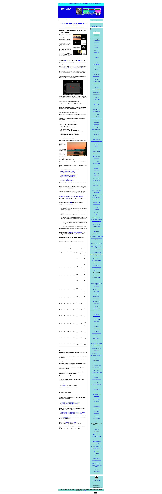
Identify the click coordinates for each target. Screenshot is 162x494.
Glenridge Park (97, 144)
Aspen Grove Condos (96, 74)
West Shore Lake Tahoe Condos (96, 463)
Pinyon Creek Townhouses (96, 275)
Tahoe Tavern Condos (96, 392)
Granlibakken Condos (96, 149)
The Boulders (96, 87)
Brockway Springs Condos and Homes (96, 90)
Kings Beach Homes (96, 171)
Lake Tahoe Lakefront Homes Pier (96, 190)
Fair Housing (94, 480)
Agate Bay (96, 60)
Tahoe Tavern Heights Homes (96, 394)
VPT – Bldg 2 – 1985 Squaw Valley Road (96, 448)
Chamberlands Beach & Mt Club (96, 109)
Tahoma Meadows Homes (96, 406)
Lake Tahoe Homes (96, 42)
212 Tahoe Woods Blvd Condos (96, 399)
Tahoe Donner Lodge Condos (96, 370)
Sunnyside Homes (96, 331)
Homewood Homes (96, 159)
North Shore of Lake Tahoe (78, 67)
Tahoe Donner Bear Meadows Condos (97, 372)
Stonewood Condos (96, 326)
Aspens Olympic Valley (96, 76)
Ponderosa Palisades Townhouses (96, 277)
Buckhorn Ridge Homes (96, 94)
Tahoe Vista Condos (96, 397)
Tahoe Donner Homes (96, 52)
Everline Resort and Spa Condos (96, 137)
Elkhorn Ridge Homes (96, 136)
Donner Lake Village (96, 134)
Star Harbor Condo (96, 321)
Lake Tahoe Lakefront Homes (96, 188)
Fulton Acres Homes (96, 142)
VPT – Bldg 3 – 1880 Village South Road (96, 446)
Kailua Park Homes (96, 170)
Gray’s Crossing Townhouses (96, 153)
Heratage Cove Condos (97, 154)
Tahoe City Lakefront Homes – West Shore (96, 345)
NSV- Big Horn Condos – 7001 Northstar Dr (96, 234)
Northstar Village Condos (95, 233)
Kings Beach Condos (96, 173)
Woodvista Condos (96, 469)
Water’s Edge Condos (96, 456)
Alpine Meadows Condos (96, 67)
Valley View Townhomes (96, 439)
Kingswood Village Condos (96, 180)
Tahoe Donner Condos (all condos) (96, 365)
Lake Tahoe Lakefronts (96, 40)
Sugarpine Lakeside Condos (96, 328)
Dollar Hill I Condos (96, 124)
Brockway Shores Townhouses (97, 89)
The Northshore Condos (96, 418)
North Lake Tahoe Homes (96, 222)
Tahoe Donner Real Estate (96, 360)
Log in (85, 490)
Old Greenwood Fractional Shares (96, 260)
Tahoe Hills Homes (96, 377)
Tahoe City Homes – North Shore (96, 346)
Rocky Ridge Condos (96, 291)
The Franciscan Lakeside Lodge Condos (96, 141)
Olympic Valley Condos (96, 263)
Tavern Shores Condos (96, 411)
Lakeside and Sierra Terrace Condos (96, 185)
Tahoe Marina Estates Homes (96, 380)
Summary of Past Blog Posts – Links (96, 26)
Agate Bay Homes (96, 62)
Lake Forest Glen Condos (96, 183)
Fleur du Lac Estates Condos (96, 139)
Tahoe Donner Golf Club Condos (96, 367)
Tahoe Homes (96, 336)
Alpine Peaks (96, 69)
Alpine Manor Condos (96, 64)
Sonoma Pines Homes (96, 308)
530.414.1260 (80, 60)
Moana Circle (96, 214)
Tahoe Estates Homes (96, 375)
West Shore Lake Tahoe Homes (96, 460)
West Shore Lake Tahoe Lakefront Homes (96, 461)
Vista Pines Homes (96, 453)
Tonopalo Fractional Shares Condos (96, 427)
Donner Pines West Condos (96, 132)
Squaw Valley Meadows (96, 316)
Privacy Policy (98, 480)
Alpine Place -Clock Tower (96, 71)
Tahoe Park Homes (96, 382)
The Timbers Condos (96, 413)
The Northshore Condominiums (96, 216)
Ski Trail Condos (96, 303)
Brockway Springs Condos (96, 92)
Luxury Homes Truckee (96, 204)
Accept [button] (95, 492)
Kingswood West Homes (96, 178)
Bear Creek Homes (96, 79)
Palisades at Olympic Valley (96, 268)
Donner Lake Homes (96, 127)
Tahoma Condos (96, 404)
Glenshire (96, 146)
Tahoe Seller (68, 198)
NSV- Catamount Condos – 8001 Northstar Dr (96, 236)
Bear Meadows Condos (96, 81)
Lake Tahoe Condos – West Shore (96, 197)
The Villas (96, 421)
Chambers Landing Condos (96, 111)
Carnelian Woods (63, 385)
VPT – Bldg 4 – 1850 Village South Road (96, 444)
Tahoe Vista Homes (96, 396)
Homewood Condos (96, 161)
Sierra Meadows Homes (96, 301)
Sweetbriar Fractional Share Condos (96, 333)
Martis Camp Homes (96, 207)
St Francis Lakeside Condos (96, 319)
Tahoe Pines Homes (96, 387)
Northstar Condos (96, 231)
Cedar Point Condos (96, 104)
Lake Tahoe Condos (96, 43)
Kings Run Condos (96, 175)
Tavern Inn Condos (96, 409)
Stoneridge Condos (96, 324)
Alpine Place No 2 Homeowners (96, 72)
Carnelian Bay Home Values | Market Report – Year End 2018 (73, 24)
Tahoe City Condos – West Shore (96, 353)
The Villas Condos (96, 451)
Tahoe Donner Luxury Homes (96, 363)
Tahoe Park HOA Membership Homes (97, 384)
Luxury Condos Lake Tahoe (96, 202)
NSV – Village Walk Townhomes (96, 252)
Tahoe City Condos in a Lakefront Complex (96, 355)
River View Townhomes (96, 289)
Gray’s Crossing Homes (96, 151)
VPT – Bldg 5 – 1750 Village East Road (96, 443)
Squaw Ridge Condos (96, 314)
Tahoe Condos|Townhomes (96, 338)
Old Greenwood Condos (96, 258)
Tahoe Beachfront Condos (96, 334)
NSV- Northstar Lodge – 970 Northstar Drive (96, 249)
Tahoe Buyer (66, 60)
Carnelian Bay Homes (96, 97)
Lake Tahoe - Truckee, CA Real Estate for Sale (67, 9)
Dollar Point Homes (96, 122)
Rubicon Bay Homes (96, 294)
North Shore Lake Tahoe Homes (96, 217)
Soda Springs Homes (96, 306)
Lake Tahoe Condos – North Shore (96, 195)
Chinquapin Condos (96, 114)
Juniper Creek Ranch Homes (96, 166)
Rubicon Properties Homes (96, 296)
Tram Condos (96, 317)
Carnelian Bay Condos (97, 99)
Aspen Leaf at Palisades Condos (96, 77)
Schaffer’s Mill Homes (96, 298)
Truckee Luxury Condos (96, 434)
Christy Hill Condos (96, 116)
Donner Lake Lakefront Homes (96, 129)
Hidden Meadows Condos (96, 156)
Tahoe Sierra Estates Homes (96, 389)
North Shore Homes (96, 45)
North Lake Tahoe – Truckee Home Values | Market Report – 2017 (71, 413)
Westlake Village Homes (96, 458)
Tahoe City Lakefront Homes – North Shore (96, 343)
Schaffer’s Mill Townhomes (96, 299)
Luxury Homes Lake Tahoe (96, 200)
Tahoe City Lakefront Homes (96, 341)
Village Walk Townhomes (96, 471)
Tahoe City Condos (96, 350)
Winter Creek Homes (96, 473)
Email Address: (97, 31)
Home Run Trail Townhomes (96, 163)
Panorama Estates (96, 270)
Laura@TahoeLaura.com (73, 422)
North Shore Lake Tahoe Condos (96, 221)
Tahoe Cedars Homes (96, 358)
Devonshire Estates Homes (96, 120)
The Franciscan (97, 416)
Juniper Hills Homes (96, 168)
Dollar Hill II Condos (96, 125)
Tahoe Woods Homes (96, 401)
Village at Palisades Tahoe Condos (96, 441)
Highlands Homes (96, 158)
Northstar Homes (96, 229)
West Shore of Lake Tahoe (67, 67)
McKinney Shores (96, 209)
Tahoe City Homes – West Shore (96, 348)
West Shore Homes (96, 47)
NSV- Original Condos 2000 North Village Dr (96, 250)
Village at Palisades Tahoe (96, 265)
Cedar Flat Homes (96, 102)
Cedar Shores (96, 106)
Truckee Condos (96, 55)
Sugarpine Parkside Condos (96, 329)
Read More (98, 492)
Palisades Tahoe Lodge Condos (96, 267)
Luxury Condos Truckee (96, 205)
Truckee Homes (96, 57)
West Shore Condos (96, 50)
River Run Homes (96, 286)
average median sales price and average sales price (74, 232)
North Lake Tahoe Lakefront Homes (96, 224)
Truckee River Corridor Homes (96, 436)
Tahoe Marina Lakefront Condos (96, 379)
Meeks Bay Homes (96, 212)
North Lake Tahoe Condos (96, 226)
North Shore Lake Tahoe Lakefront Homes (96, 219)
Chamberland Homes (96, 107)
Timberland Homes (96, 426)
